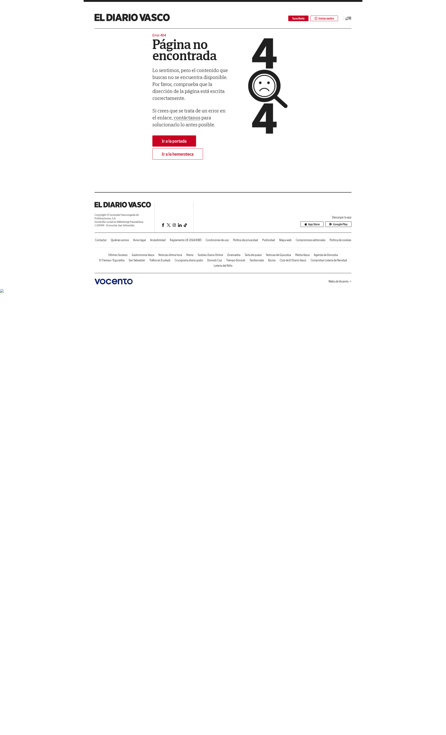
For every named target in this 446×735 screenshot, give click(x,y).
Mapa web (285, 240)
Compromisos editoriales (310, 240)
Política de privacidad (245, 240)
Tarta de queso (253, 255)
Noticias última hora (170, 255)
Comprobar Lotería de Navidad (329, 260)
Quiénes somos (120, 240)
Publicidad (268, 240)
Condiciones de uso (217, 240)
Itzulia (271, 260)
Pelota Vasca (302, 255)
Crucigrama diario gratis (189, 260)
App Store (314, 224)
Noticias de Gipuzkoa (278, 255)
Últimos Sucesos (118, 255)
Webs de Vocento (338, 281)
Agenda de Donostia (326, 255)
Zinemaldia (233, 255)
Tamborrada (256, 260)
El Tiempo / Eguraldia (112, 260)
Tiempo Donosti (235, 260)
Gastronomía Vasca (143, 255)
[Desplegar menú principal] (348, 18)
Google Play (340, 224)
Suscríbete (298, 18)
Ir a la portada (174, 141)
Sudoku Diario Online (210, 255)
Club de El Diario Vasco (293, 260)
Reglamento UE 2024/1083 (185, 240)
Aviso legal (139, 240)
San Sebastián (137, 260)
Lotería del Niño (223, 265)
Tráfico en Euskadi (160, 260)
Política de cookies (340, 240)
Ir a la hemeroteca (177, 154)
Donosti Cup (214, 260)
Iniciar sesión (326, 18)
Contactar (101, 240)
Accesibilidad (158, 240)
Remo (189, 255)
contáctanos (187, 117)
